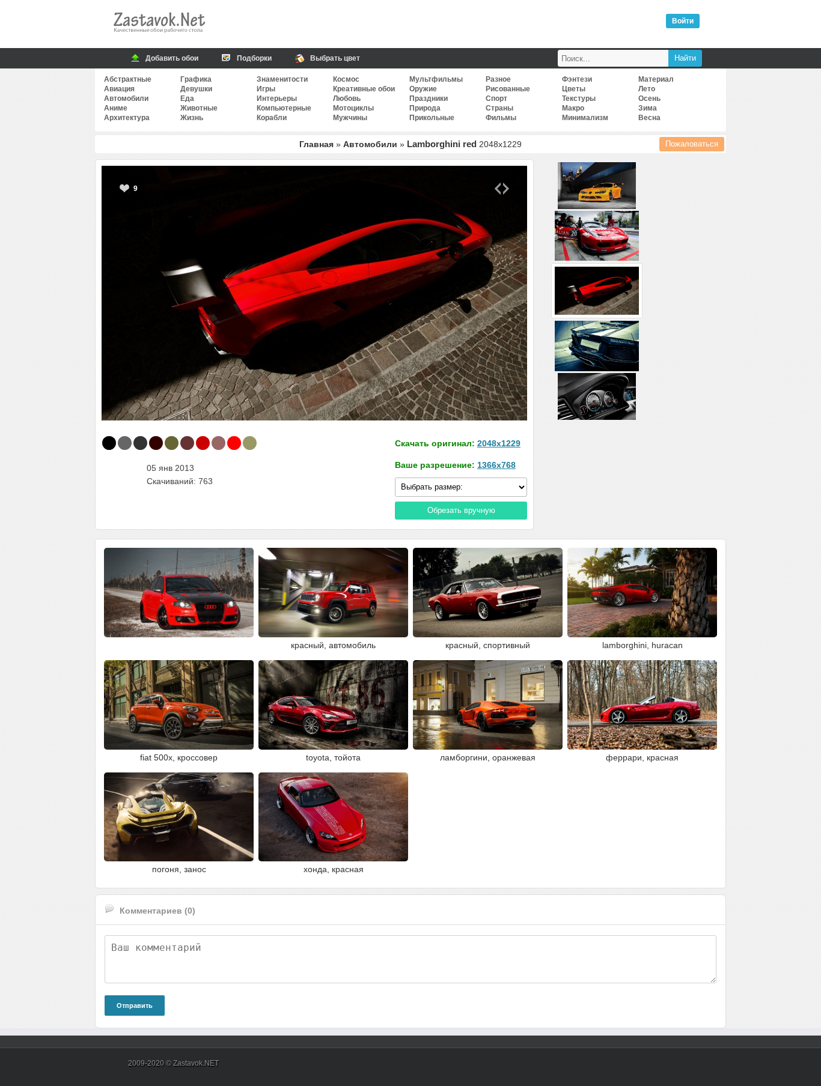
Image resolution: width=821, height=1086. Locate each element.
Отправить (135, 1005)
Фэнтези (577, 79)
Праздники (428, 98)
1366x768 (496, 465)
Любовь (347, 98)
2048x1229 (498, 443)
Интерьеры (277, 98)
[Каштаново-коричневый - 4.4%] (187, 443)
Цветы (573, 89)
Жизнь (191, 118)
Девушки (196, 89)
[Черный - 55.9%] (109, 443)
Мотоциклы (353, 108)
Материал (656, 79)
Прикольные (431, 118)
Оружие (423, 89)
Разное (498, 79)
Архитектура (127, 118)
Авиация (119, 89)
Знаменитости (282, 79)
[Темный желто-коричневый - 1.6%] (250, 443)
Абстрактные (127, 79)
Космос (346, 79)
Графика (196, 79)
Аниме (115, 108)
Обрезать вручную (461, 510)
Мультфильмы (436, 79)
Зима (647, 108)
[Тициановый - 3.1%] (203, 443)
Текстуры (579, 98)
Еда (187, 98)
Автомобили (126, 98)
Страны (499, 108)
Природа (425, 108)
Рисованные (508, 89)
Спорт (496, 98)
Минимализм (585, 118)
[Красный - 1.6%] (234, 443)
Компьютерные (284, 108)
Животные (199, 108)
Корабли (272, 118)
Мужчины (350, 118)
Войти (683, 21)
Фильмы (501, 118)
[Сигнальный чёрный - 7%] (140, 443)
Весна (649, 118)
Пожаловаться (691, 143)
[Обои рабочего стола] (158, 36)
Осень (649, 98)
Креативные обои (364, 89)
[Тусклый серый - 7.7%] (125, 443)
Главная (316, 144)
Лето (646, 89)
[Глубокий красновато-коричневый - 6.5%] (156, 443)
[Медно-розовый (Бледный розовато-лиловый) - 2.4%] (218, 443)
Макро (573, 108)
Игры (266, 89)
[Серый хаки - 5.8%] (172, 443)
